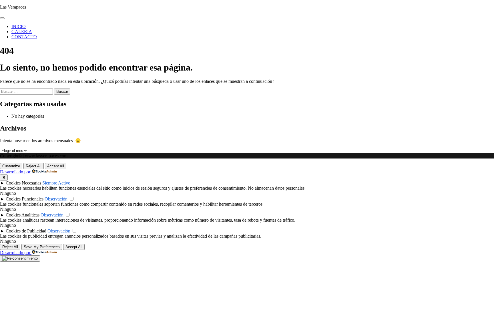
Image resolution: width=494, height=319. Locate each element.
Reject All (33, 166)
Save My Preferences (42, 247)
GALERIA (21, 31)
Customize (11, 166)
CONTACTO (24, 36)
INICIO (18, 26)
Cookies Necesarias (23, 182)
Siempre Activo (56, 182)
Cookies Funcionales (24, 198)
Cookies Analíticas (22, 214)
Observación (56, 198)
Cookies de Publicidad (26, 230)
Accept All (55, 166)
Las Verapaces (13, 7)
